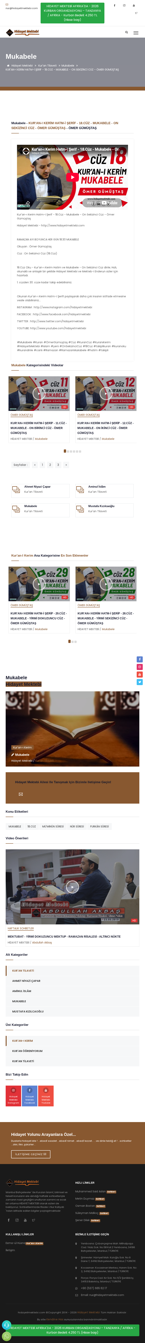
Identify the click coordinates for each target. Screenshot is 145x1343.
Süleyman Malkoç (91, 1213)
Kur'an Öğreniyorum (27, 1051)
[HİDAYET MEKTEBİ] (23, 1185)
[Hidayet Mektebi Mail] (20, 791)
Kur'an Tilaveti (47, 65)
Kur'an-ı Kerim (22, 747)
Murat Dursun (41, 942)
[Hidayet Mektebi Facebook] (115, 6)
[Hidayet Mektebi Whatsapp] (6, 1336)
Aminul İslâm (97, 486)
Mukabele (68, 65)
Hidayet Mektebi (22, 65)
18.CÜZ (32, 826)
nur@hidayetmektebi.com (22, 8)
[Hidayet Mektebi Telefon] (6, 1325)
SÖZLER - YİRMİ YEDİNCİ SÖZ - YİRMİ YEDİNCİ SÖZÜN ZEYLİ (49, 936)
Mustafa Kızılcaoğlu (101, 506)
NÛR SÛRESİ (77, 826)
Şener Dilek (87, 1220)
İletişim (10, 1250)
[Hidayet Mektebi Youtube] (134, 6)
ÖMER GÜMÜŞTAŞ (83, 128)
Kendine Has (55, 1319)
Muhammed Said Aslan (95, 1191)
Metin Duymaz (89, 1198)
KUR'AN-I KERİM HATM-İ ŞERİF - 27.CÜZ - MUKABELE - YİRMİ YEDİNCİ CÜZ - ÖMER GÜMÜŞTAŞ (105, 618)
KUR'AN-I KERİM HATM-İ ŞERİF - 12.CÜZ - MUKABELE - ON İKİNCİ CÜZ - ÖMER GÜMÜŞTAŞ (39, 427)
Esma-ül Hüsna (24, 1243)
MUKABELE (15, 826)
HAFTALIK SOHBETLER (21, 928)
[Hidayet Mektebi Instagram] (125, 6)
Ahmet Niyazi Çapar (37, 486)
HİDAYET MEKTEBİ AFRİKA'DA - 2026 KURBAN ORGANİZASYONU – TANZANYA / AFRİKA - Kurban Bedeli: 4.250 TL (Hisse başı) (72, 13)
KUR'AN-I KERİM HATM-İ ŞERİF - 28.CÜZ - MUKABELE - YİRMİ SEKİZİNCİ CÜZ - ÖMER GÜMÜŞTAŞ (39, 618)
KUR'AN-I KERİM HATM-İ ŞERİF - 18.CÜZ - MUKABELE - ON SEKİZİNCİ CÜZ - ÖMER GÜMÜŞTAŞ (62, 69)
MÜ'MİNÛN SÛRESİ (53, 826)
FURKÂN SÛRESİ (99, 826)
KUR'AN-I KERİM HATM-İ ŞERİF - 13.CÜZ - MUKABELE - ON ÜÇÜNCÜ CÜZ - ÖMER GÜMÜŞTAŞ (106, 427)
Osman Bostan (90, 1206)
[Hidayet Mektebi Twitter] (136, 13)
